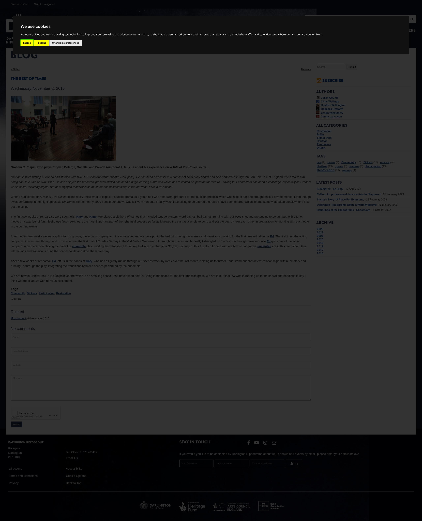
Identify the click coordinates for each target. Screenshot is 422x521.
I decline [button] (41, 42)
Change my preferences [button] (65, 42)
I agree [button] (27, 42)
